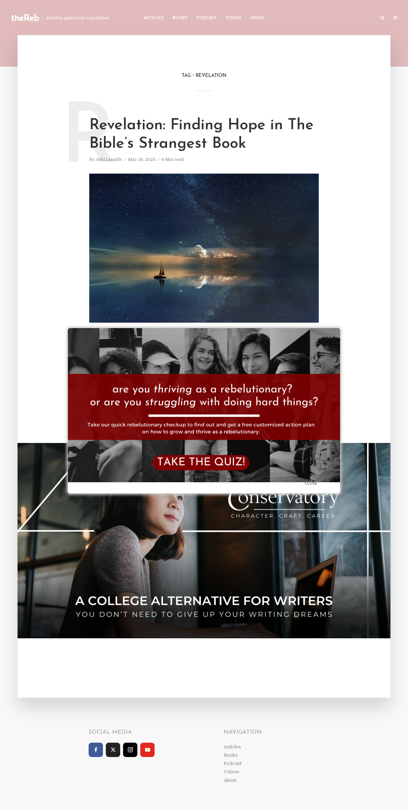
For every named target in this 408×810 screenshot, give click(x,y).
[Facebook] (96, 750)
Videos (233, 18)
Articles (153, 18)
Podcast (206, 18)
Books (179, 18)
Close (311, 483)
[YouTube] (147, 750)
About (257, 18)
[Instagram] (130, 750)
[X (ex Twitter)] (113, 750)
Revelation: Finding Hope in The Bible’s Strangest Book (201, 135)
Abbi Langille (109, 159)
